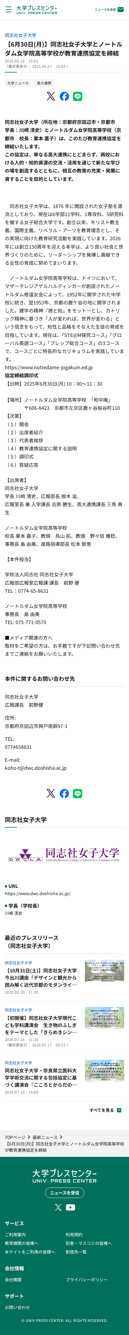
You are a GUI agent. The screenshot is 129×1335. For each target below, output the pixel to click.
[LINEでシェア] (77, 96)
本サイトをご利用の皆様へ (30, 1252)
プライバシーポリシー (87, 1279)
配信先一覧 (76, 1252)
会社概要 (13, 1279)
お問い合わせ (17, 1307)
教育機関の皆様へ (21, 1243)
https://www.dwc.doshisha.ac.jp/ (37, 893)
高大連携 (44, 82)
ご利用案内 (15, 1234)
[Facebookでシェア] (64, 96)
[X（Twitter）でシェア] (51, 96)
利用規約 (74, 1234)
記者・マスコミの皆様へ (89, 1243)
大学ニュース (17, 82)
